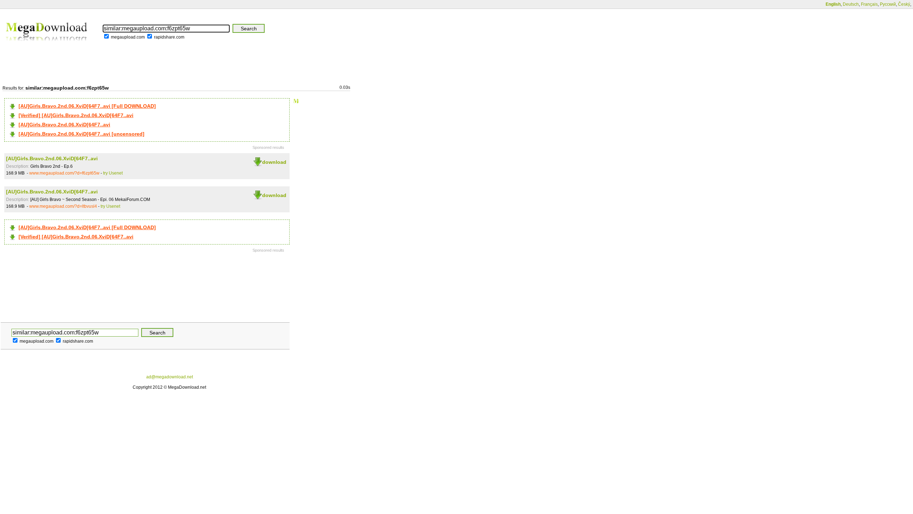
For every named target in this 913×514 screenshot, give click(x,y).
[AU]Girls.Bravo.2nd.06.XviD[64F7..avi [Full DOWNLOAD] (87, 106)
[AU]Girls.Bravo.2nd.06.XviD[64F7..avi (64, 124)
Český (904, 4)
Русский (888, 4)
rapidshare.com (169, 37)
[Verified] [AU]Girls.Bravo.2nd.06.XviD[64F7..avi (76, 115)
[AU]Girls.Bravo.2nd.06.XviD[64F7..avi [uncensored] (81, 134)
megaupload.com (128, 37)
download (274, 162)
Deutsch (851, 4)
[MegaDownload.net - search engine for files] (47, 46)
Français (869, 4)
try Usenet (113, 173)
